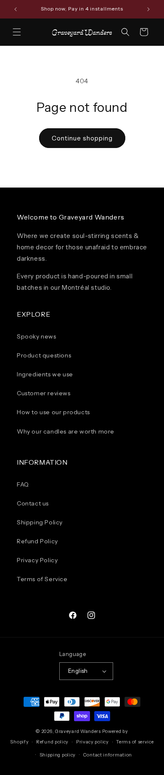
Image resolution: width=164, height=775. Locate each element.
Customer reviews (44, 393)
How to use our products (53, 412)
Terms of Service (42, 579)
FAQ (23, 484)
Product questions (44, 355)
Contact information (107, 755)
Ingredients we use (45, 374)
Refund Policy (37, 541)
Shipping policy (58, 755)
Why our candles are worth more (65, 431)
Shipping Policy (40, 522)
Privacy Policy (37, 560)
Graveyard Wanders (78, 731)
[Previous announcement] (15, 9)
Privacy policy (92, 742)
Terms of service (134, 742)
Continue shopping (82, 138)
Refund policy (52, 742)
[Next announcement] (148, 9)
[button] (17, 32)
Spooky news (36, 336)
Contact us (33, 503)
